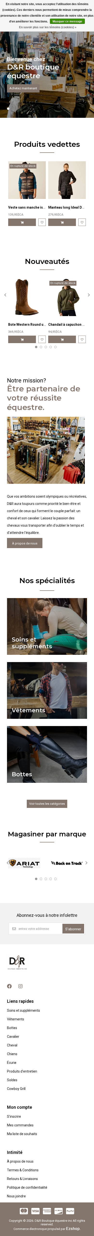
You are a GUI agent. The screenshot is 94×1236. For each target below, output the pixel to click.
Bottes (12, 1028)
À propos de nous (24, 543)
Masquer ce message (67, 21)
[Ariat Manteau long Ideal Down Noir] (67, 180)
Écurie (11, 1063)
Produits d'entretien (22, 1071)
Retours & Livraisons (22, 1179)
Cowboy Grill (16, 1089)
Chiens (12, 1054)
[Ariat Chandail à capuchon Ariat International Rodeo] (67, 297)
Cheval (12, 1045)
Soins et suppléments (23, 1010)
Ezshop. (73, 1228)
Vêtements (15, 1019)
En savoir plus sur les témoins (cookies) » (47, 27)
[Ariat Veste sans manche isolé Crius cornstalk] (27, 180)
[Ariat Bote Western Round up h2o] (27, 297)
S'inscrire (14, 1116)
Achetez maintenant (23, 88)
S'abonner (73, 929)
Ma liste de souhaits (22, 1134)
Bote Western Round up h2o (30, 324)
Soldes (12, 1080)
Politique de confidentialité (27, 1187)
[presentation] (4, 294)
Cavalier (13, 1036)
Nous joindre (16, 1196)
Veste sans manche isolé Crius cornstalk (41, 207)
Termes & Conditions (23, 1170)
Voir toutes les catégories (47, 803)
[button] (8, 108)
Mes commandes (20, 1125)
